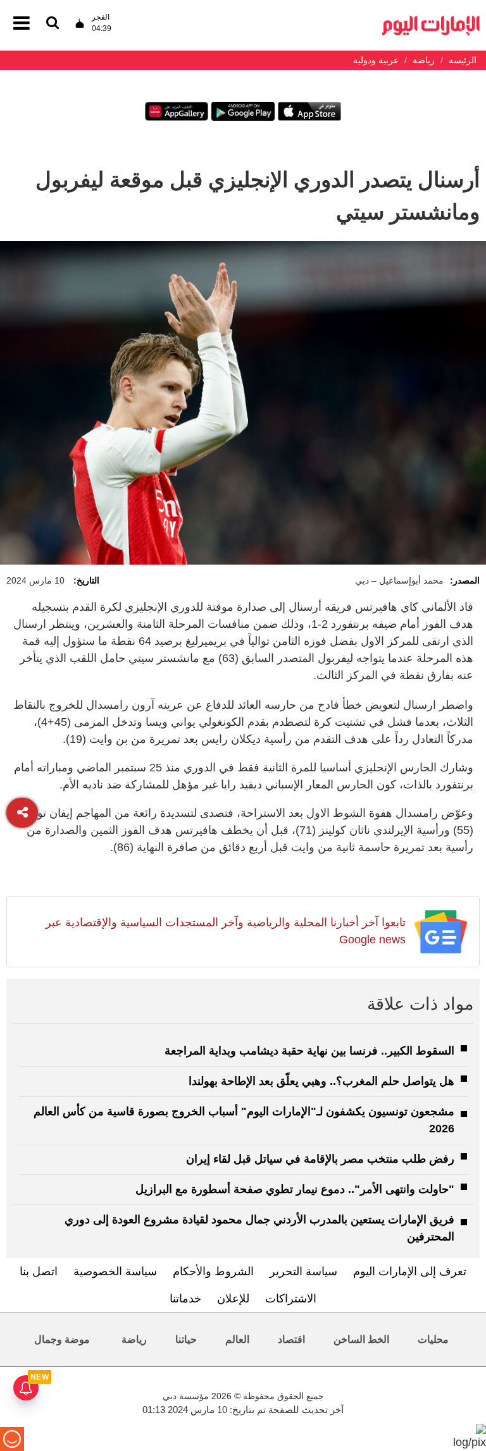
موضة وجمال (62, 1339)
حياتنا (186, 1339)
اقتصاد (291, 1339)
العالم (237, 1339)
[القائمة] (52, 23)
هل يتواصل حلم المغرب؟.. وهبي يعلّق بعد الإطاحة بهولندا (321, 1081)
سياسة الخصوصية (115, 1271)
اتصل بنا (39, 1271)
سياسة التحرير (303, 1271)
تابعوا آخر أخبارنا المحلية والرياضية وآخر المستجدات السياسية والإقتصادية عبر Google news (226, 931)
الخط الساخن (361, 1339)
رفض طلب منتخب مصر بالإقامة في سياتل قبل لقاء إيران (320, 1159)
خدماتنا (185, 1298)
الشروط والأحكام (213, 1271)
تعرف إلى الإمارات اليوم (409, 1271)
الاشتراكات (290, 1298)
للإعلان (233, 1298)
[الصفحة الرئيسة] (431, 19)
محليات (433, 1339)
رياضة (134, 1339)
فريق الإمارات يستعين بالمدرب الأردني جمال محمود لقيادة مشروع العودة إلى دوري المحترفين (259, 1228)
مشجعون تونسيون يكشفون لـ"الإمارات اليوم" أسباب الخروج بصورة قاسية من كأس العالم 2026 (244, 1120)
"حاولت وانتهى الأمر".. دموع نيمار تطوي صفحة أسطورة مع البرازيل (294, 1189)
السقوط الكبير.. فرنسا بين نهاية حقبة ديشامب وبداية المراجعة (309, 1050)
